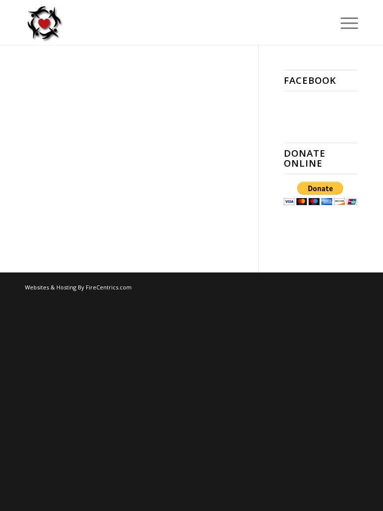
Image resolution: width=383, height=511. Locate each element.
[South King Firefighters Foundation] (44, 22)
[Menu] (344, 22)
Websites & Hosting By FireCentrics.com (78, 287)
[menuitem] (344, 22)
